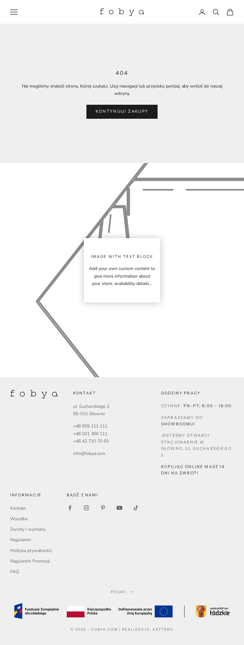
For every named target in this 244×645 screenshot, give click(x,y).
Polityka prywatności (30, 551)
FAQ (14, 572)
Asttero (162, 629)
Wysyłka (18, 519)
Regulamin (20, 540)
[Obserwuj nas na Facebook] (70, 508)
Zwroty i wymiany (28, 529)
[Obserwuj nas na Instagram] (86, 508)
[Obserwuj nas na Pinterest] (103, 508)
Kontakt (18, 508)
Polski (119, 592)
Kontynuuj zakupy (122, 111)
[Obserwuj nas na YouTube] (119, 508)
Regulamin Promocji (30, 561)
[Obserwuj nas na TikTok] (136, 508)
